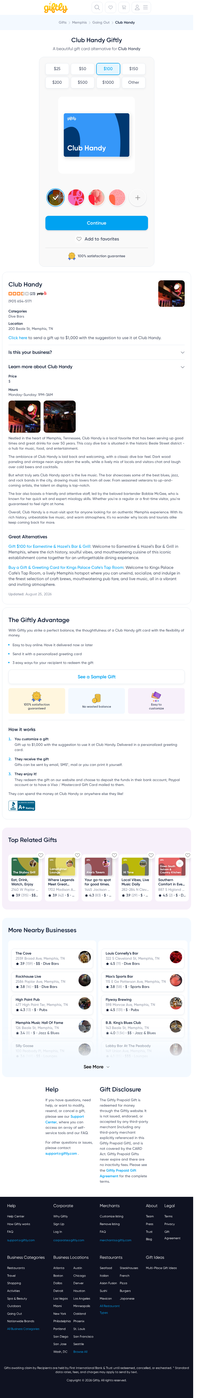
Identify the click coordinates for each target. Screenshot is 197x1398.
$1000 (108, 83)
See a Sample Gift (97, 677)
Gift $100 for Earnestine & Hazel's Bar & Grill (49, 547)
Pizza (123, 1282)
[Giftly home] (55, 8)
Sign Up (58, 1223)
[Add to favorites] (96, 239)
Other (133, 83)
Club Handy (125, 22)
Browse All (80, 1351)
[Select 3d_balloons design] (96, 197)
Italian (104, 1275)
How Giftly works (18, 1223)
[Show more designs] (137, 197)
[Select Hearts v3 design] (117, 197)
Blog (149, 1238)
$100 (108, 69)
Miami (57, 1305)
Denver (78, 1282)
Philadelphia (62, 1320)
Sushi (103, 1290)
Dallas (57, 1282)
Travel (11, 1275)
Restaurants (16, 1267)
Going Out (14, 1313)
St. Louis (79, 1328)
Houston (79, 1290)
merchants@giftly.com (115, 1240)
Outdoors (14, 1305)
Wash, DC (60, 1351)
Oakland (79, 1313)
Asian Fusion (108, 1282)
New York (59, 1313)
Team (150, 1216)
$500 (82, 83)
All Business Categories (23, 1328)
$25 (57, 69)
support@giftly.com (61, 1153)
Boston (58, 1275)
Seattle (78, 1343)
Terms (168, 1216)
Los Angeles (81, 1298)
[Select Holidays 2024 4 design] (55, 197)
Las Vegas (60, 1298)
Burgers (125, 1290)
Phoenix (78, 1320)
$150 (133, 69)
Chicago (79, 1275)
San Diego (60, 1336)
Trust (149, 1231)
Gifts (62, 22)
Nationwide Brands (20, 1320)
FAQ (10, 1231)
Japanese (127, 1298)
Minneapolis (81, 1305)
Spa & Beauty (17, 1298)
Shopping (14, 1282)
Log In (57, 1231)
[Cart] (124, 7)
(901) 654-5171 (20, 301)
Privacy (169, 1223)
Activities (13, 1290)
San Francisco (83, 1336)
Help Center (15, 1216)
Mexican (106, 1298)
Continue (96, 223)
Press (149, 1223)
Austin (77, 1267)
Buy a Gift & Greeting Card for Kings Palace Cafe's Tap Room (65, 568)
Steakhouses (129, 1267)
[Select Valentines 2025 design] (76, 197)
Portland (59, 1328)
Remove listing (110, 1223)
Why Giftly (60, 1216)
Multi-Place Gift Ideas (161, 1267)
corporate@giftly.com (68, 1240)
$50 (82, 69)
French (125, 1275)
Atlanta (58, 1267)
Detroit (58, 1290)
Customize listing (111, 1216)
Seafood (106, 1267)
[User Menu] (141, 7)
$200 (57, 83)
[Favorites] (110, 7)
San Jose (59, 1343)
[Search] (97, 7)
